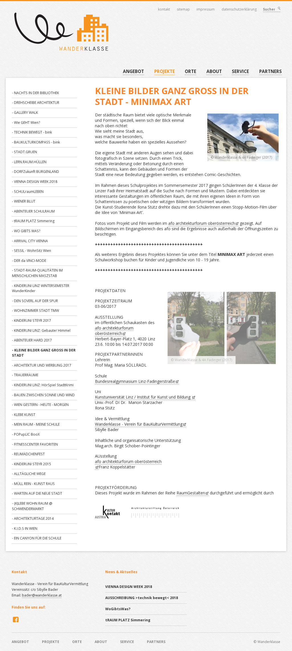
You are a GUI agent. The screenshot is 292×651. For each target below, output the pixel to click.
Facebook (15, 619)
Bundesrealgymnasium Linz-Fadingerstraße (135, 381)
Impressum (205, 9)
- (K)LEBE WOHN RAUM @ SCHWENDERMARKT (32, 506)
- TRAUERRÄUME (25, 375)
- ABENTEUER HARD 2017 (32, 340)
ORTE (190, 71)
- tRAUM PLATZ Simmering (33, 221)
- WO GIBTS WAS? (26, 231)
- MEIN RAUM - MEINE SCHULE (36, 424)
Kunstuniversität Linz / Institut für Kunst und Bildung (143, 397)
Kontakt (164, 9)
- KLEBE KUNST (23, 414)
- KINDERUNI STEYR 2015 (31, 464)
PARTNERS (270, 71)
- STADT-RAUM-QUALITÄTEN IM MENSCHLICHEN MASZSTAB (37, 273)
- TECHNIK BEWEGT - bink (32, 132)
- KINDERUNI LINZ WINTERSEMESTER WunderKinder (40, 288)
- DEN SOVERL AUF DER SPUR (35, 300)
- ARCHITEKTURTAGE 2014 (33, 518)
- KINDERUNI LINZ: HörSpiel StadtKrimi (43, 385)
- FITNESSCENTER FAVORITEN (35, 444)
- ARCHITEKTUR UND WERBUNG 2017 (41, 365)
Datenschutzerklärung (239, 9)
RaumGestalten (191, 493)
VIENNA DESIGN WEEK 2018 (128, 586)
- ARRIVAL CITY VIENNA (30, 240)
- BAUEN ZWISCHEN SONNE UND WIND (43, 395)
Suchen (278, 9)
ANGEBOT (133, 71)
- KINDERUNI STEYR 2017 (31, 320)
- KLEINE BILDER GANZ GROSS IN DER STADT (44, 353)
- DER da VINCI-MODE (29, 260)
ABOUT (214, 71)
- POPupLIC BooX (26, 434)
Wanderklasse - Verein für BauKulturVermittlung (138, 424)
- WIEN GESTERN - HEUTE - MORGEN (40, 404)
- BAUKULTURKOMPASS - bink (36, 142)
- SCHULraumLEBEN (28, 191)
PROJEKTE (164, 71)
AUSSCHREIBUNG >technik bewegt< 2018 (141, 597)
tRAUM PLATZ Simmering (127, 620)
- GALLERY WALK (25, 112)
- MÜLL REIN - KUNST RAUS (33, 483)
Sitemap (183, 9)
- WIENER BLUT (23, 201)
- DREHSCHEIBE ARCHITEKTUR (35, 102)
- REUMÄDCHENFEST (28, 454)
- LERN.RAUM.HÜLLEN (29, 161)
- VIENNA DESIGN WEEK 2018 (34, 181)
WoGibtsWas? (118, 608)
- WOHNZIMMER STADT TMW (35, 310)
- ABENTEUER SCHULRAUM (33, 211)
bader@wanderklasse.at (42, 595)
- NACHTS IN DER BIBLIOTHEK (35, 92)
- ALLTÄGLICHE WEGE (29, 473)
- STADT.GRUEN (24, 151)
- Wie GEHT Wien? (26, 122)
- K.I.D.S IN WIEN (24, 528)
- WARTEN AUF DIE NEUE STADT (37, 493)
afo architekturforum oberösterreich (201, 223)
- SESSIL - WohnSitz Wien (31, 250)
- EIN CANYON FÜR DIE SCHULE (36, 538)
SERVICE (240, 71)
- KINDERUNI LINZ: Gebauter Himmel (41, 330)
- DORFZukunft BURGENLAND (35, 171)
